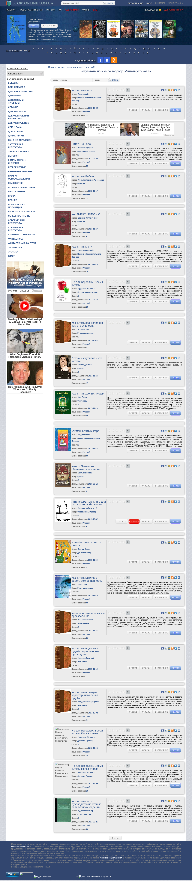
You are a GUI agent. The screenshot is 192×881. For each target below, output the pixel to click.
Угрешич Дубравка (86, 148)
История (13, 156)
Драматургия (16, 135)
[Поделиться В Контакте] (179, 90)
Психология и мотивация (16, 206)
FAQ (60, 10)
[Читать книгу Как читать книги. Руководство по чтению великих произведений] (63, 821)
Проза (11, 196)
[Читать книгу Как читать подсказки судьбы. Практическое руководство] (63, 668)
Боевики (13, 83)
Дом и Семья (15, 131)
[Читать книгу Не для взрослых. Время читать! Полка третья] (63, 741)
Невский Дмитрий (86, 658)
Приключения (16, 191)
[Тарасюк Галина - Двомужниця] (16, 42)
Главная (10, 10)
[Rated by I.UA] (26, 876)
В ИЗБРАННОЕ (49, 26)
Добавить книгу (173, 10)
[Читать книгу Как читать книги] (63, 110)
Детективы (14, 95)
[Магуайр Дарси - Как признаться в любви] (155, 37)
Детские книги (17, 111)
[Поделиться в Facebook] (162, 90)
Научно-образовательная (19, 177)
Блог (96, 10)
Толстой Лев (83, 329)
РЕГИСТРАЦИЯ (135, 3)
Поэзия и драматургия (21, 187)
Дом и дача (15, 127)
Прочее (12, 200)
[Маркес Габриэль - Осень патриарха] (99, 37)
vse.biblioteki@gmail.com (111, 858)
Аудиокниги (72, 10)
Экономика (15, 247)
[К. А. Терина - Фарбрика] (86, 37)
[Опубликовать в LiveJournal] (166, 90)
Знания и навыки (18, 151)
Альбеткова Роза (85, 620)
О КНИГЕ (133, 110)
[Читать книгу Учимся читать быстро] (63, 451)
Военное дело (16, 87)
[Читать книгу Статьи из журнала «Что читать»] (63, 378)
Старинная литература (21, 234)
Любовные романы (20, 171)
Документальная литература (18, 117)
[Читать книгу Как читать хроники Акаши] (63, 413)
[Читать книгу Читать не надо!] (63, 164)
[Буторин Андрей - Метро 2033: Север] (169, 37)
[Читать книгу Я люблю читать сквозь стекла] (63, 562)
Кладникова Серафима (88, 702)
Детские (13, 107)
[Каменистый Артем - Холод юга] (141, 37)
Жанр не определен (20, 140)
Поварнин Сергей (85, 250)
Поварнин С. (83, 94)
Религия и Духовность (22, 211)
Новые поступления (31, 10)
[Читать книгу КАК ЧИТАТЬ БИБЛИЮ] (63, 234)
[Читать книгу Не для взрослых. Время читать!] (63, 302)
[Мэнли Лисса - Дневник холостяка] (113, 37)
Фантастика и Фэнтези (22, 243)
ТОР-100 (50, 10)
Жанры (86, 10)
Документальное (18, 123)
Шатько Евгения (85, 473)
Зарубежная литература (15, 145)
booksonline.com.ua (20, 846)
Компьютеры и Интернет (17, 161)
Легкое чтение (17, 167)
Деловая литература (20, 91)
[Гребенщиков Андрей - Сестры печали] (127, 37)
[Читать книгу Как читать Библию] (63, 196)
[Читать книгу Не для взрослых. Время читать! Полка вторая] (63, 776)
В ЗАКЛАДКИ (152, 10)
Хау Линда (82, 397)
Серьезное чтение (19, 216)
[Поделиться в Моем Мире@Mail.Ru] (169, 90)
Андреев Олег (84, 435)
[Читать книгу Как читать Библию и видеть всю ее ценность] (63, 597)
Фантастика (15, 239)
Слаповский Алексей (87, 508)
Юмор (11, 256)
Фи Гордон (82, 584)
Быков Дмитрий (85, 365)
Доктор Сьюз (84, 549)
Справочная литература (15, 229)
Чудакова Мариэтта (87, 289)
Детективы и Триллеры (16, 101)
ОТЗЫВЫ (146, 110)
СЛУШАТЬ (134, 521)
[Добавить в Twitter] (175, 90)
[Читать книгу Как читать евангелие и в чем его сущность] (63, 343)
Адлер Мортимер (85, 811)
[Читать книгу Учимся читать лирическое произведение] (63, 633)
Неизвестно (15, 183)
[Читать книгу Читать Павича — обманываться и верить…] (63, 486)
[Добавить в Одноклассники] (172, 90)
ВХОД (149, 3)
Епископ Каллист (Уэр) (88, 218)
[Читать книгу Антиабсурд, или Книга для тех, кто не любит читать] (63, 521)
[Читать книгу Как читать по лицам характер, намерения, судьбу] (63, 712)
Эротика (13, 252)
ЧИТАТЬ (34, 26)
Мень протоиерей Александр (91, 180)
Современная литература (16, 221)
